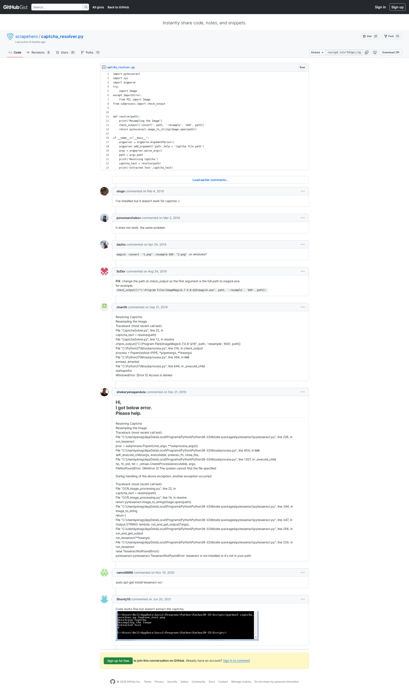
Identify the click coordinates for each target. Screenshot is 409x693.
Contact (223, 681)
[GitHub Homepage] (112, 681)
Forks (92, 52)
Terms (147, 681)
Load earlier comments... (211, 180)
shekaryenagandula (131, 392)
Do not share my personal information (277, 681)
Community (198, 681)
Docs (212, 681)
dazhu (121, 244)
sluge (121, 191)
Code (17, 52)
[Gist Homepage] (15, 7)
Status (184, 681)
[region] (204, 121)
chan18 (122, 307)
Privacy (159, 681)
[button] (366, 52)
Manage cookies (241, 681)
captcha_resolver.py (62, 36)
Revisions (40, 52)
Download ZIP (390, 52)
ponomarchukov (129, 218)
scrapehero (26, 36)
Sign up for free (118, 661)
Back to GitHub (118, 7)
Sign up (397, 7)
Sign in (380, 7)
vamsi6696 (125, 572)
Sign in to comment (236, 660)
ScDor (121, 271)
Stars (67, 52)
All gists (98, 7)
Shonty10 (123, 599)
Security (172, 681)
